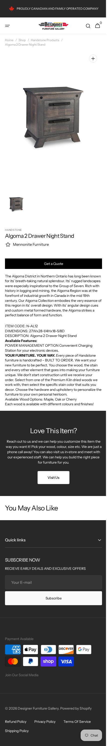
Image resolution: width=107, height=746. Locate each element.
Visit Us (52, 482)
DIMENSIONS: (17, 331)
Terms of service (77, 726)
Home (9, 40)
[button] (7, 25)
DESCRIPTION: (17, 335)
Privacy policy (44, 726)
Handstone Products (45, 40)
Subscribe (51, 603)
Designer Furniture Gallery (38, 713)
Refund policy (15, 726)
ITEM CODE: (15, 326)
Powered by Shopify (76, 713)
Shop (22, 40)
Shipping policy (17, 736)
